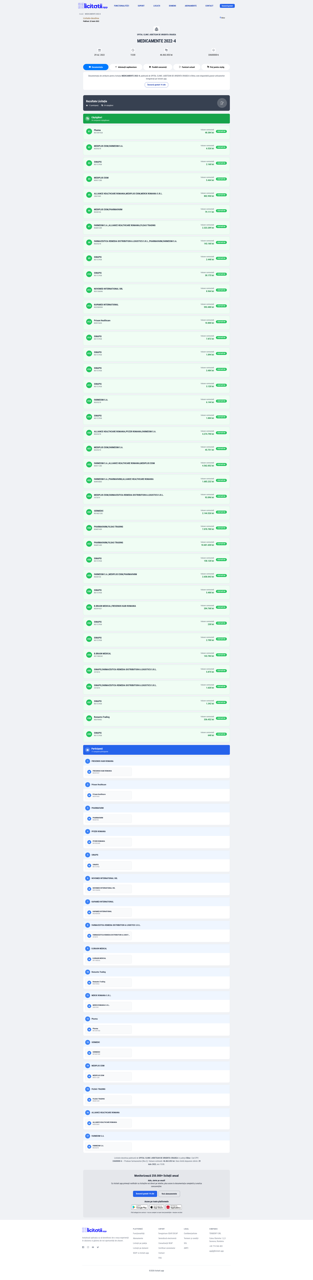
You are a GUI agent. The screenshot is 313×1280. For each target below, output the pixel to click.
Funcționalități (139, 1233)
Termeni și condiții (191, 1238)
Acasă (81, 14)
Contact (161, 1253)
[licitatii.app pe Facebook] (83, 1247)
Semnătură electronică (167, 1238)
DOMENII (172, 6)
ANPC (186, 1248)
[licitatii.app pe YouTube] (93, 1247)
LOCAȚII (156, 6)
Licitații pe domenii (140, 1248)
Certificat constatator (166, 1248)
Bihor (223, 18)
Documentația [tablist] (97, 67)
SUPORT (141, 6)
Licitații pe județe (140, 1243)
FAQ (160, 1258)
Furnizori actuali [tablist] (188, 67)
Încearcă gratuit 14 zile (156, 85)
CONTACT (209, 6)
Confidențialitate (190, 1233)
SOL (185, 1243)
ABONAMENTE (191, 6)
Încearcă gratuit (227, 6)
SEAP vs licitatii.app (141, 1253)
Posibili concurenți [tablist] (159, 67)
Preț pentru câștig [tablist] (217, 67)
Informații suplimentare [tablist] (127, 67)
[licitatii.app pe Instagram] (88, 1247)
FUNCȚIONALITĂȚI (121, 6)
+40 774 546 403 (216, 1246)
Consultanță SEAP (165, 1243)
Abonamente (138, 1238)
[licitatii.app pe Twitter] (98, 1247)
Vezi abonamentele (169, 1194)
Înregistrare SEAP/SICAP (168, 1233)
